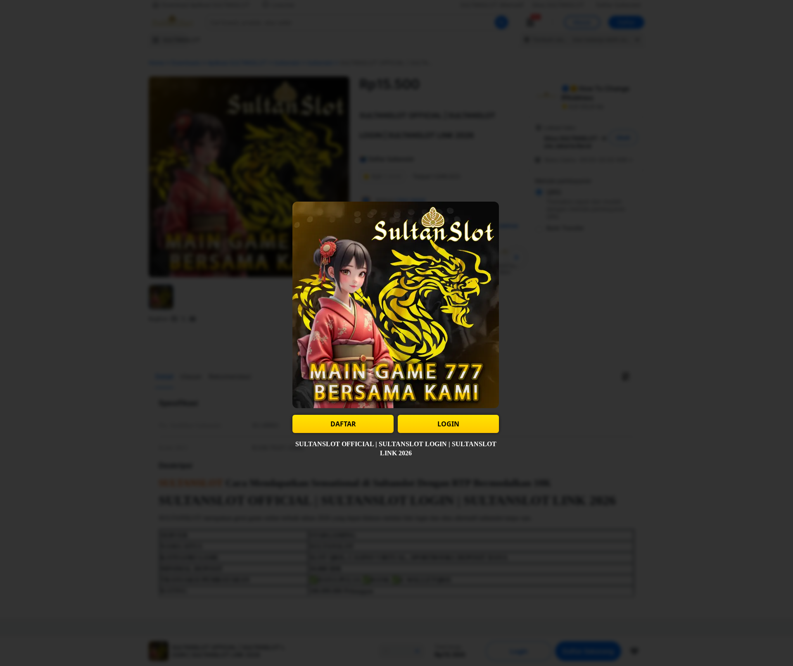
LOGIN (448, 423)
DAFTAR (343, 423)
